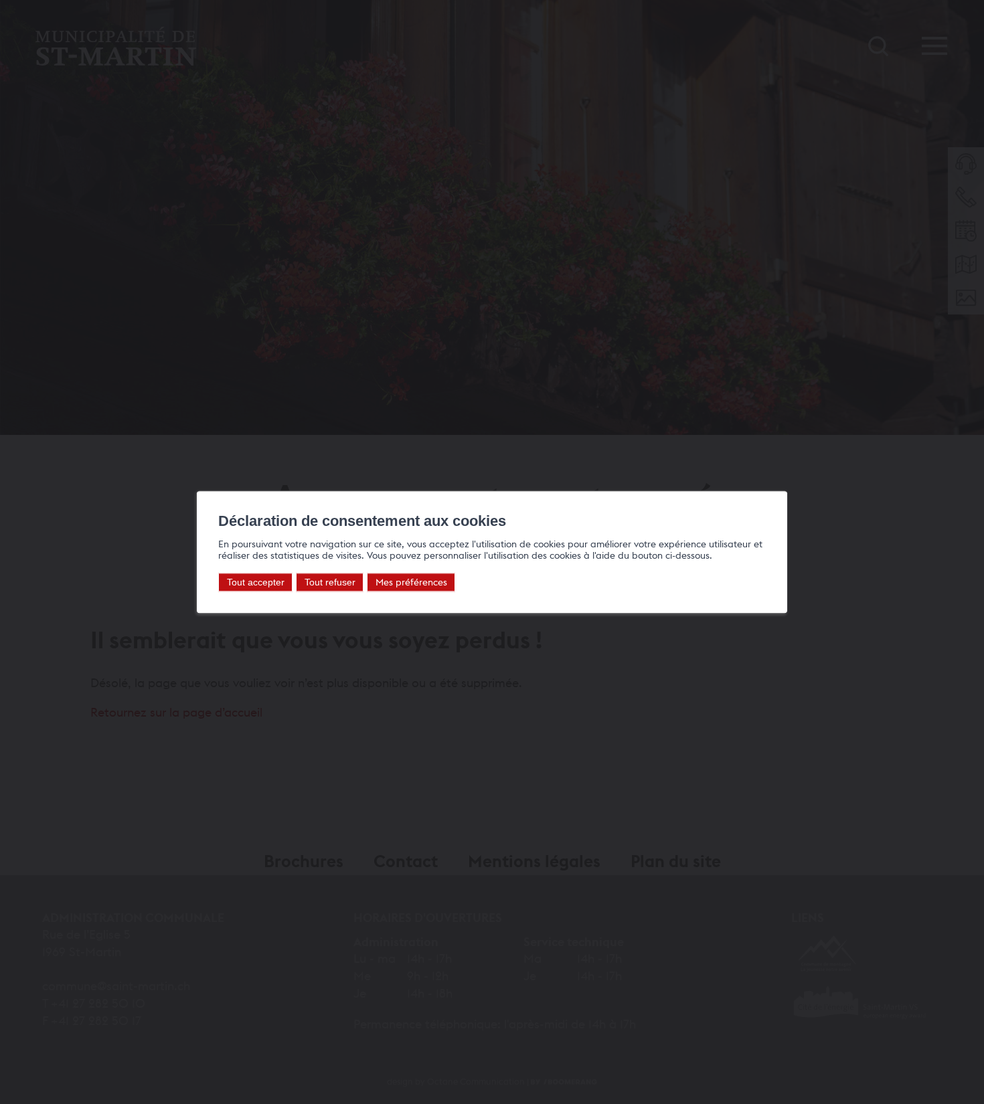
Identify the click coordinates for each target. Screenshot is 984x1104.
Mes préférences (411, 582)
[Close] (775, 476)
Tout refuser (330, 582)
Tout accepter (255, 582)
